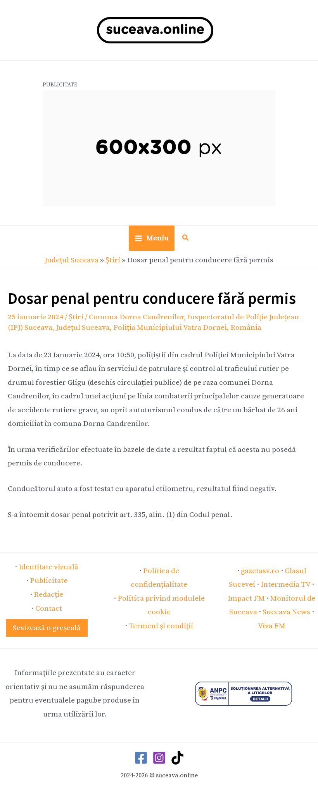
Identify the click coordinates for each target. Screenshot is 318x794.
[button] (185, 238)
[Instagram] (159, 758)
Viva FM (271, 625)
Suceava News (286, 612)
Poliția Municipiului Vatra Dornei (170, 327)
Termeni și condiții (161, 625)
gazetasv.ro (260, 570)
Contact (48, 608)
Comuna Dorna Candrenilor (136, 317)
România (245, 327)
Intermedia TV (285, 584)
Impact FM (246, 598)
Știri (112, 260)
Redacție (48, 594)
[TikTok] (177, 758)
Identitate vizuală (48, 567)
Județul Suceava (72, 260)
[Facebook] (141, 758)
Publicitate (48, 580)
